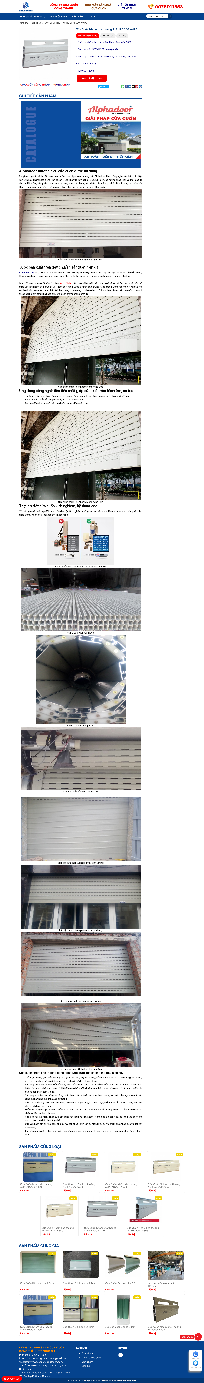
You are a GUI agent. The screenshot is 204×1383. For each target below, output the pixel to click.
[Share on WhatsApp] (122, 86)
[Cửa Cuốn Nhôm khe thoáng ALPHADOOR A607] (81, 1164)
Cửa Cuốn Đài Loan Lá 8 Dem (37, 1283)
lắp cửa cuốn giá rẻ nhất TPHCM (161, 1284)
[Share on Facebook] (126, 86)
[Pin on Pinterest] (137, 86)
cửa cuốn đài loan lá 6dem (120, 1327)
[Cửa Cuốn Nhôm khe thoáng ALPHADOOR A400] (38, 1166)
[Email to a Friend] (133, 86)
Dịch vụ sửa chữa (57, 16)
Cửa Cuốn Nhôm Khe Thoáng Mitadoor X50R (164, 1328)
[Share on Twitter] (130, 86)
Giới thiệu (39, 16)
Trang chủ (26, 16)
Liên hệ (91, 16)
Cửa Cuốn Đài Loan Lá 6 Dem (122, 1283)
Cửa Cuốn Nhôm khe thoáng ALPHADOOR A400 (36, 1185)
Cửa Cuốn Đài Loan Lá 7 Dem (79, 1283)
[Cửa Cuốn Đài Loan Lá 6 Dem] (123, 1264)
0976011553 (169, 6)
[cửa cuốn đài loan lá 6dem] (123, 1309)
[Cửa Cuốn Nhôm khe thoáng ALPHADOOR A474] (102, 1208)
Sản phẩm (77, 16)
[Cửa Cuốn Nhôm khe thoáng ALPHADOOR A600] (123, 1166)
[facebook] (120, 1355)
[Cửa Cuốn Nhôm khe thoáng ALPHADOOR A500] (166, 1166)
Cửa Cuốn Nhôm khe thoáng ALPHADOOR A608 (143, 1229)
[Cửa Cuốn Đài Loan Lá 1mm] (81, 1308)
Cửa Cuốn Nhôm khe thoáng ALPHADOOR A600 (121, 1185)
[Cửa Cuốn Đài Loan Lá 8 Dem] (38, 1262)
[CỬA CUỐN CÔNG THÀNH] (26, 6)
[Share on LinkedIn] (140, 86)
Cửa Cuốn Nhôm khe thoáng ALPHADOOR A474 (100, 1229)
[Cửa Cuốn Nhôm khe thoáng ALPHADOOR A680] (59, 1210)
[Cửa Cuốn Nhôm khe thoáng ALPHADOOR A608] (145, 1209)
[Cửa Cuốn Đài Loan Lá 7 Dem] (81, 1264)
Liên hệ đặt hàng (91, 78)
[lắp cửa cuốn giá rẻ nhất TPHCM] (166, 1265)
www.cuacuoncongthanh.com (46, 1361)
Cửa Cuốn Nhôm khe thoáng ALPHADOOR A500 (164, 1185)
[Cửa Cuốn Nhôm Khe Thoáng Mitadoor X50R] (166, 1309)
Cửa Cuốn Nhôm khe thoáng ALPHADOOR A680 (58, 1229)
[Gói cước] (198, 1337)
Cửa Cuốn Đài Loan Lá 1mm (78, 1327)
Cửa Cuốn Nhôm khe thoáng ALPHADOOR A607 (79, 1185)
